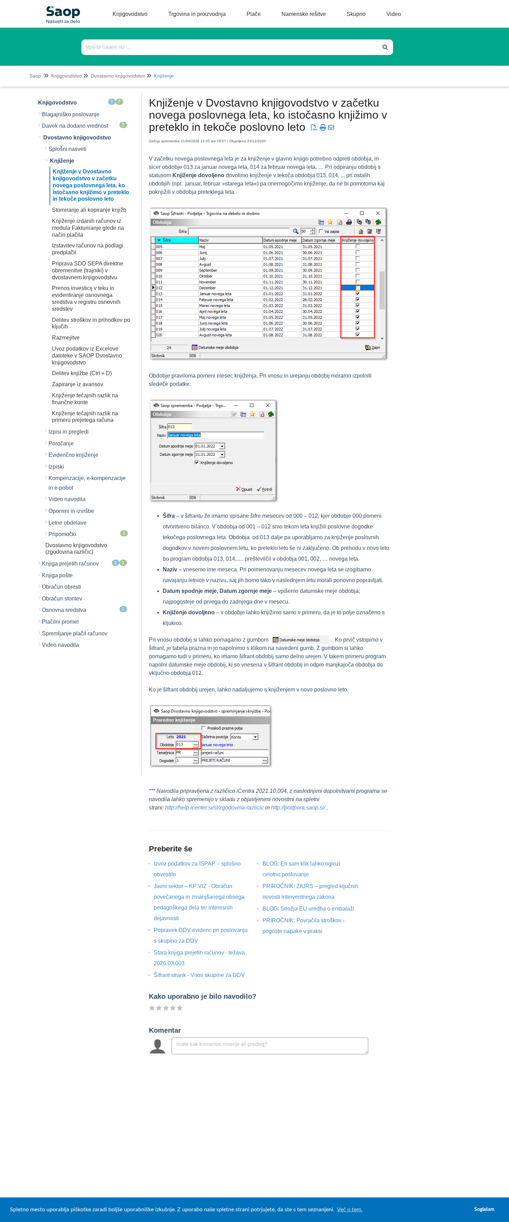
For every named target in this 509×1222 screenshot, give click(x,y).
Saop (35, 76)
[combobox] (229, 47)
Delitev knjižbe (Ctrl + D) (82, 373)
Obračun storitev (62, 598)
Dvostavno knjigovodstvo (118, 76)
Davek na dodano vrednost (83, 126)
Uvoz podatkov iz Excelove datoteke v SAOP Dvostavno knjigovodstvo (87, 355)
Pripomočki (86, 534)
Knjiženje (164, 76)
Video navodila (67, 499)
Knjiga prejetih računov (83, 563)
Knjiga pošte (57, 575)
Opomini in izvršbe (71, 511)
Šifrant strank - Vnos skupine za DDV (204, 975)
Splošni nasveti (67, 149)
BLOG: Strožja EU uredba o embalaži (313, 909)
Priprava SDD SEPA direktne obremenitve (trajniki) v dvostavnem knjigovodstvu (87, 270)
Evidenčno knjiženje (73, 455)
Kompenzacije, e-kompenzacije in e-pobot (87, 483)
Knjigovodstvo (66, 76)
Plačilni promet (60, 622)
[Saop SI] (60, 9)
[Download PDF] (314, 127)
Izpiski (56, 467)
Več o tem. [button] (350, 1209)
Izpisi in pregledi (68, 432)
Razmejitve (66, 338)
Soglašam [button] (484, 1209)
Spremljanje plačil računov (74, 633)
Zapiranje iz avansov (77, 384)
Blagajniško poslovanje (70, 114)
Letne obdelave (67, 523)
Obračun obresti (61, 587)
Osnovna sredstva (83, 610)
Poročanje (61, 443)
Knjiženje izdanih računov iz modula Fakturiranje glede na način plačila (88, 228)
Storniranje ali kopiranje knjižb (89, 210)
